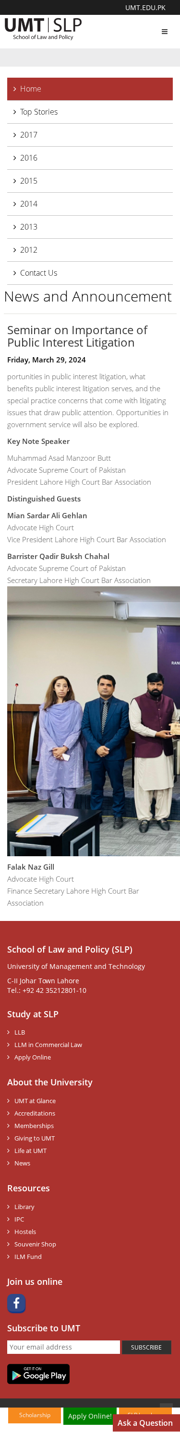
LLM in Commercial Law (48, 1044)
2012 (28, 249)
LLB (19, 1032)
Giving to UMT (34, 1138)
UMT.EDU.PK (145, 7)
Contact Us (38, 273)
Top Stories (39, 111)
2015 (28, 180)
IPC (19, 1219)
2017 (28, 134)
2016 (28, 157)
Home (30, 88)
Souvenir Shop (35, 1244)
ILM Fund (28, 1256)
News (22, 1163)
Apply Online (32, 1057)
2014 (28, 203)
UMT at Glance (35, 1100)
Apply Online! (90, 1415)
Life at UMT (30, 1150)
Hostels (25, 1231)
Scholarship (34, 1415)
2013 (28, 226)
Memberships (34, 1125)
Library (24, 1206)
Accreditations (34, 1113)
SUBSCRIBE (146, 1347)
